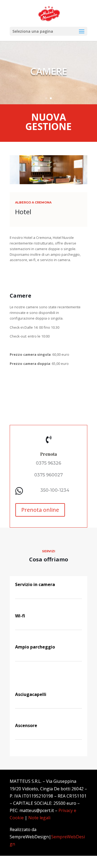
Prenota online (40, 509)
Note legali (39, 818)
